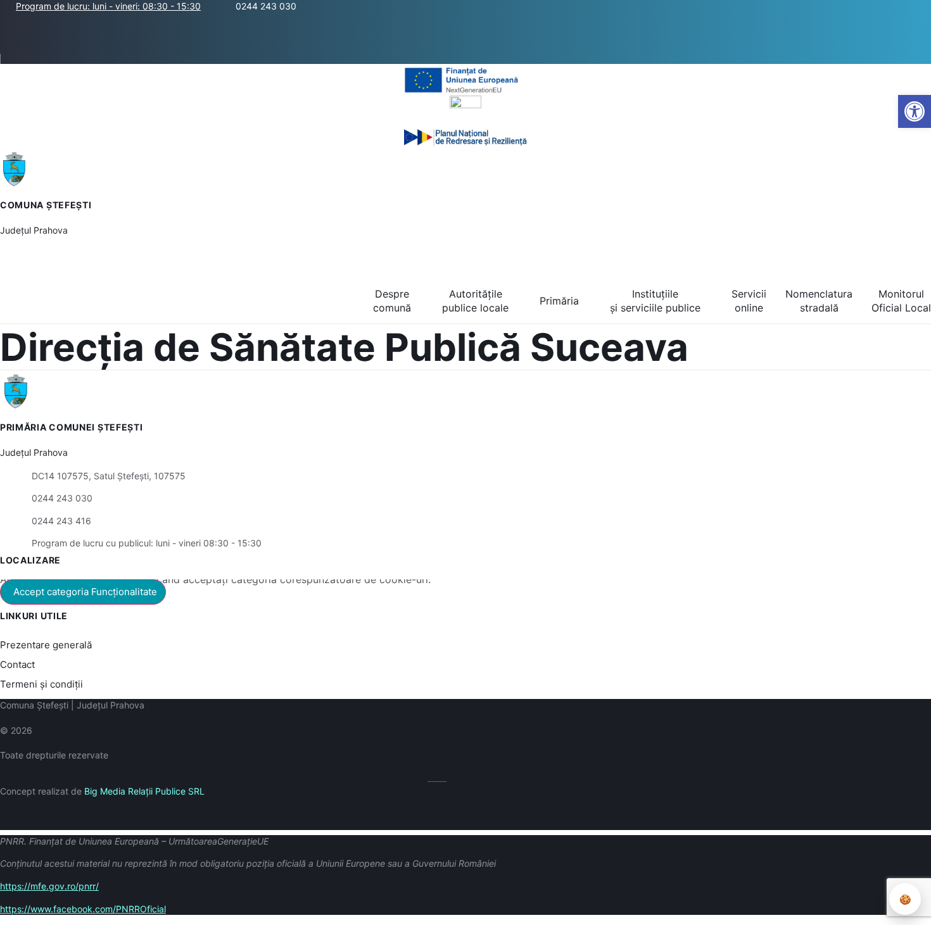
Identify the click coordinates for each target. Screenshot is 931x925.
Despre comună (392, 300)
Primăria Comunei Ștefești (71, 427)
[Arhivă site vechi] (24, 59)
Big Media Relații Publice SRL (144, 791)
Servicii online (749, 300)
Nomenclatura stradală (818, 300)
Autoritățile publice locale (475, 300)
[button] (923, 33)
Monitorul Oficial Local (901, 300)
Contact (17, 664)
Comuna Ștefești (46, 204)
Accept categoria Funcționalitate (85, 592)
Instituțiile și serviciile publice (655, 300)
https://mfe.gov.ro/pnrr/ (49, 886)
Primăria (559, 300)
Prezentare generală (46, 645)
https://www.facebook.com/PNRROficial (83, 908)
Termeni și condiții (41, 684)
